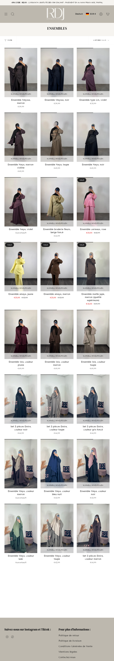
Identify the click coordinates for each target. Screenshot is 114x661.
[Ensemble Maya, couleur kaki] (20, 528)
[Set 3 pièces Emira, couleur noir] (20, 399)
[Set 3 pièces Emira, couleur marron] (93, 528)
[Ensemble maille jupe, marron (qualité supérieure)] (93, 266)
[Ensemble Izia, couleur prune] (20, 334)
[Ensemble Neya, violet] (20, 201)
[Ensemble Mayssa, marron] (20, 72)
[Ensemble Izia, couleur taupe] (93, 334)
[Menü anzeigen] (6, 14)
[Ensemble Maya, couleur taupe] (57, 528)
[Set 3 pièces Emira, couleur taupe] (57, 399)
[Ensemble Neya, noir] (93, 137)
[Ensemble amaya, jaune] (20, 266)
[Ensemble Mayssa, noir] (57, 72)
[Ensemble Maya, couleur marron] (20, 463)
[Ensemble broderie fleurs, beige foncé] (57, 201)
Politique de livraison (70, 640)
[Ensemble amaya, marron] (57, 266)
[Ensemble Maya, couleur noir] (93, 463)
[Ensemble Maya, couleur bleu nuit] (57, 463)
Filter (10, 40)
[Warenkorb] (107, 14)
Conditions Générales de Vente (75, 646)
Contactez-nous (67, 657)
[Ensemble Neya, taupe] (57, 137)
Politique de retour (69, 635)
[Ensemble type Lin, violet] (93, 72)
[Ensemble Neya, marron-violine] (20, 137)
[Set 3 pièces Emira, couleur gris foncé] (93, 399)
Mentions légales (68, 651)
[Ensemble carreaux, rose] (93, 201)
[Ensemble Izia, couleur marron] (57, 334)
